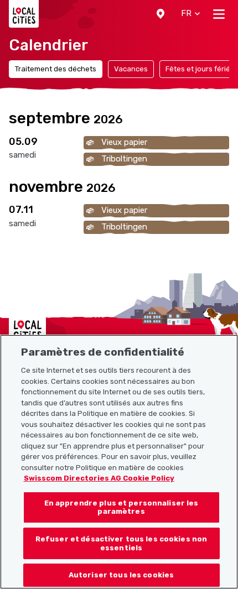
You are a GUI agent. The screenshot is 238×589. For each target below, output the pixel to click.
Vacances (131, 69)
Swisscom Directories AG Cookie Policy (99, 478)
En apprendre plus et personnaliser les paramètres (121, 507)
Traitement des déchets (55, 69)
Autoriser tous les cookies (121, 575)
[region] (119, 462)
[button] (160, 14)
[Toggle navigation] (219, 14)
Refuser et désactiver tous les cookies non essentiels (121, 543)
